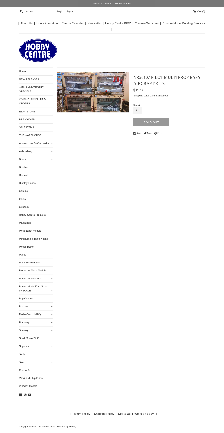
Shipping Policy (104, 413)
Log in (60, 11)
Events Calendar (73, 23)
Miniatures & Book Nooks (33, 238)
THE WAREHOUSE (30, 135)
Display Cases (27, 183)
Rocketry (36, 322)
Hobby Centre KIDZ (118, 23)
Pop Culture (25, 298)
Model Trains (36, 246)
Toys (36, 362)
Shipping (138, 95)
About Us (26, 23)
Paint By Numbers (29, 262)
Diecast (36, 175)
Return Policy (81, 413)
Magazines (25, 222)
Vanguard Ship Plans (31, 378)
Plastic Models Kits (36, 278)
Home (22, 71)
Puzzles (36, 306)
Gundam (36, 207)
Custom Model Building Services (183, 23)
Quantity (137, 105)
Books (36, 159)
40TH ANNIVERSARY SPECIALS (31, 89)
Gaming (36, 191)
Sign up (70, 11)
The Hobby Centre (46, 426)
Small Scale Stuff (29, 338)
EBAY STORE (27, 111)
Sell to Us (124, 413)
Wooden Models (36, 386)
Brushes (23, 167)
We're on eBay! (144, 413)
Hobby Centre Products (32, 214)
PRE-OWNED (27, 119)
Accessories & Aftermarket (36, 143)
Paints (36, 254)
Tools (36, 354)
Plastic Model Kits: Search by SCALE (36, 288)
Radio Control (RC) (36, 314)
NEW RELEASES (29, 79)
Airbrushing (36, 151)
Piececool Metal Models (32, 270)
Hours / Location (47, 23)
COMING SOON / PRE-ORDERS (32, 101)
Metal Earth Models (36, 230)
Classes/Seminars (147, 23)
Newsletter (94, 23)
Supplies (36, 346)
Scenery (36, 330)
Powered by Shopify (66, 426)
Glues (36, 199)
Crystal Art (25, 370)
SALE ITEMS (26, 127)
